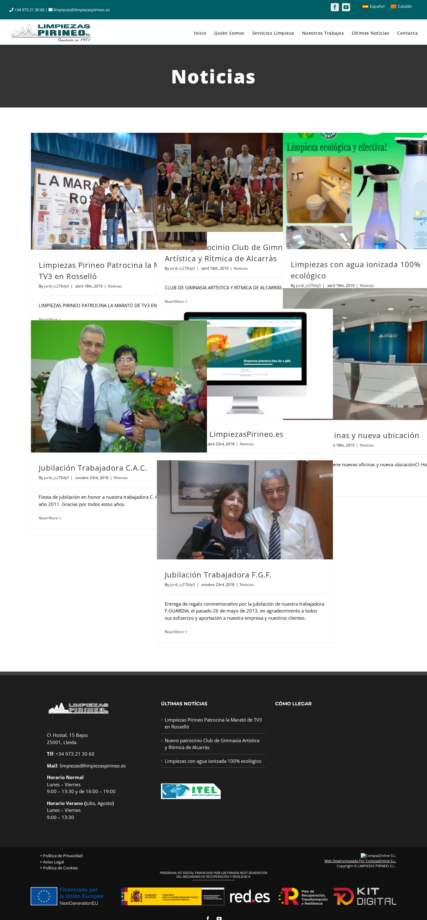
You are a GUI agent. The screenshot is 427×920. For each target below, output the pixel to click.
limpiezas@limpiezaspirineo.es (93, 765)
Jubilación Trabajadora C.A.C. (93, 467)
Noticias (115, 286)
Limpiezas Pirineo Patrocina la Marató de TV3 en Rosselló (213, 723)
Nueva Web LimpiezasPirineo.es (224, 434)
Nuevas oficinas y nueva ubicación (355, 435)
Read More (174, 301)
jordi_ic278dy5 (56, 286)
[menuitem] (204, 32)
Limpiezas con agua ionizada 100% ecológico (213, 761)
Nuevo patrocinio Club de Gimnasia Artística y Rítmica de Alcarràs (212, 744)
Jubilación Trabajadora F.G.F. (218, 574)
